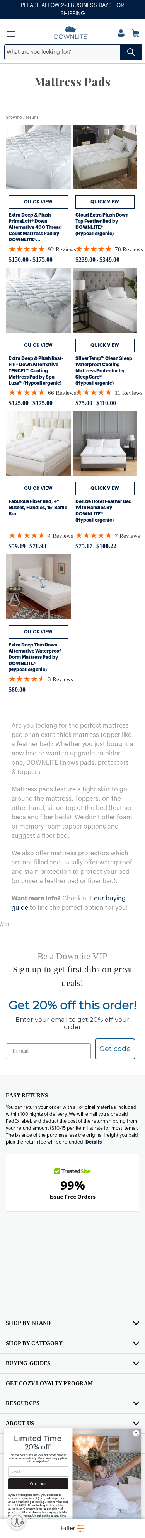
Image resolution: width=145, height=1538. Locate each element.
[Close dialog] (136, 1433)
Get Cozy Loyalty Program (49, 1383)
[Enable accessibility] (17, 1521)
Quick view (38, 201)
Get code (115, 1049)
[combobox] (73, 52)
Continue (38, 1484)
